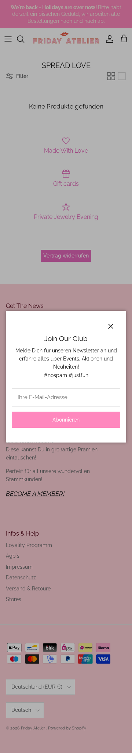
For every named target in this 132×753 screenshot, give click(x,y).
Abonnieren (66, 420)
